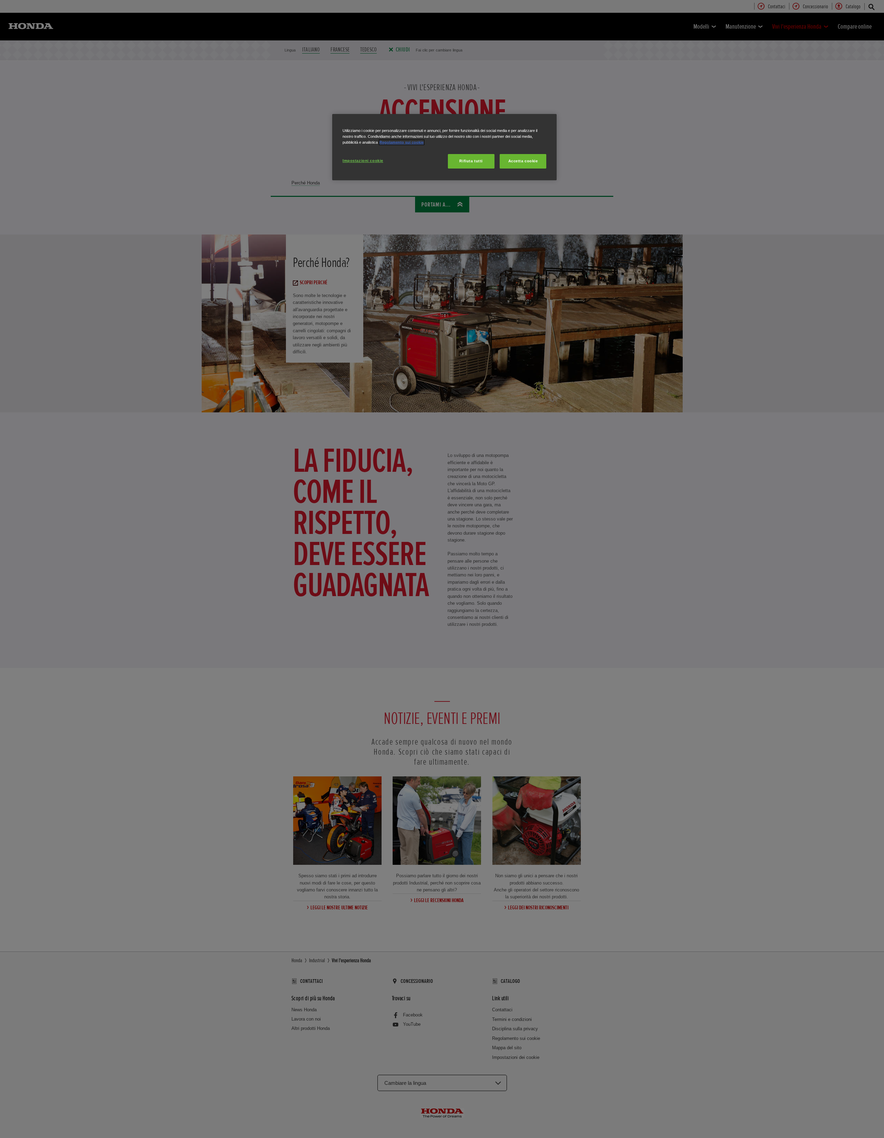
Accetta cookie (523, 161)
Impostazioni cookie (363, 161)
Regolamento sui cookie (401, 142)
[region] (444, 147)
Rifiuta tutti (470, 161)
